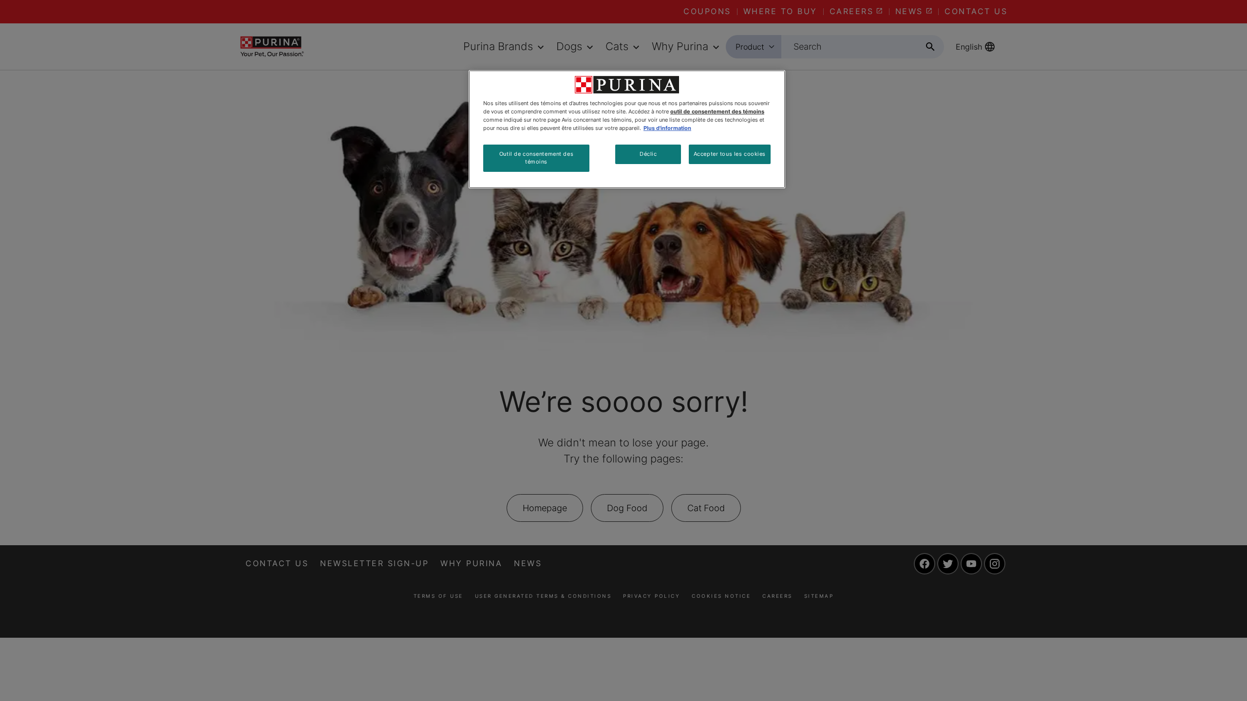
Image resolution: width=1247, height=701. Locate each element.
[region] (627, 129)
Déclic (648, 153)
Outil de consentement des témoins (536, 157)
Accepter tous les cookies (730, 153)
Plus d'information (667, 128)
